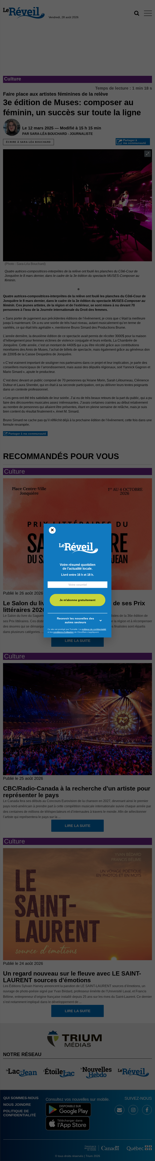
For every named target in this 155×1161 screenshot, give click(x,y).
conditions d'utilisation (63, 632)
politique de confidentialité (94, 629)
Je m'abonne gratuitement (77, 600)
